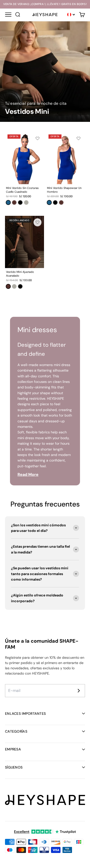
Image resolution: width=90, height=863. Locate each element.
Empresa (13, 749)
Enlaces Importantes (25, 713)
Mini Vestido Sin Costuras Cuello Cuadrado (22, 189)
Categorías (16, 731)
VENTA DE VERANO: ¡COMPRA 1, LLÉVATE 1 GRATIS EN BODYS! (45, 4)
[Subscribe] (79, 691)
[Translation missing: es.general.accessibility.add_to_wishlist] (38, 138)
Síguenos (13, 767)
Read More (28, 474)
